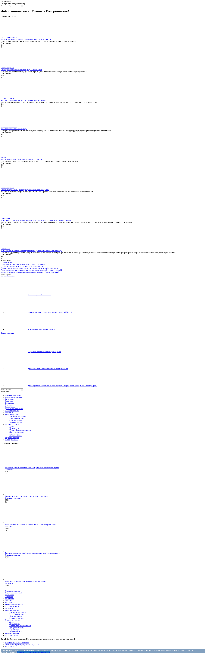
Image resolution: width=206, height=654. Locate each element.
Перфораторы (14, 428)
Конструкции (10, 407)
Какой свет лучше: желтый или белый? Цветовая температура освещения (32, 468)
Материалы (9, 413)
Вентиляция (9, 403)
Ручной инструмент (16, 418)
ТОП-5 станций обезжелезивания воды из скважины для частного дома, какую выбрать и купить (36, 220)
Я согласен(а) (22, 652)
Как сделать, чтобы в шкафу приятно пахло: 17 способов (21, 159)
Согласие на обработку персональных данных (22, 645)
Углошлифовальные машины (20, 430)
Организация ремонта (9, 37)
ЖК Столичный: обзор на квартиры (14, 129)
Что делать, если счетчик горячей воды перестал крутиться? (23, 264)
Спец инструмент (7, 68)
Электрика (9, 401)
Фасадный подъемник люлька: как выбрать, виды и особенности (24, 100)
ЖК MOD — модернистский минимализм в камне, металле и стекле (26, 39)
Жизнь (3, 157)
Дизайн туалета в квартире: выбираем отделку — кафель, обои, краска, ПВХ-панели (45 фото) (62, 386)
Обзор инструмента (12, 424)
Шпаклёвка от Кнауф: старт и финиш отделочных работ (25, 581)
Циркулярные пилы (16, 432)
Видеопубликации (7, 276)
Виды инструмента (12, 414)
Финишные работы (12, 411)
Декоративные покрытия (14, 409)
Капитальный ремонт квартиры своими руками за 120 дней (50, 312)
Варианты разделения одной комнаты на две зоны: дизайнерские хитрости (32, 553)
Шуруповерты (14, 434)
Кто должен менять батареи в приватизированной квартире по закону (30, 524)
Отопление (9, 405)
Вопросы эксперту (7, 262)
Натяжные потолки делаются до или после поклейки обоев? (23, 266)
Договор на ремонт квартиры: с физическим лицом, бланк (26, 496)
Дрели (11, 426)
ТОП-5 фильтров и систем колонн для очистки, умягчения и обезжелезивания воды (31, 251)
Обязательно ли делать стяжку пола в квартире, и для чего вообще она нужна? (29, 268)
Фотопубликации (7, 333)
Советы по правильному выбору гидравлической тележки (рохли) (25, 190)
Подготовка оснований (13, 397)
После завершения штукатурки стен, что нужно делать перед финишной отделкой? (31, 270)
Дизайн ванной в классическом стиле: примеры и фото (48, 369)
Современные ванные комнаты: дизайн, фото (44, 352)
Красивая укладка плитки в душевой (41, 329)
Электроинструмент (16, 422)
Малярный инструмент (17, 416)
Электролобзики (15, 436)
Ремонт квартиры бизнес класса (39, 295)
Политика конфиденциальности (17, 643)
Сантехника (5, 218)
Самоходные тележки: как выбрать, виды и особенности (21, 70)
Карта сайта (9, 646)
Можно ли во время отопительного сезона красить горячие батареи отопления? (30, 272)
